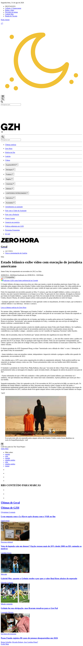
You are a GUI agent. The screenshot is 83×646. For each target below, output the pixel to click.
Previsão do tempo (11, 12)
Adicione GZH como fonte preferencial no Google (20, 280)
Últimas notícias (10, 145)
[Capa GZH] (41, 109)
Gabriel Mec (9, 14)
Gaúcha (7, 156)
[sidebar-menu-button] (3, 96)
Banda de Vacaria (11, 16)
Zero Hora (8, 148)
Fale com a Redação (12, 214)
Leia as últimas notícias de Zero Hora (13, 307)
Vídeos (7, 160)
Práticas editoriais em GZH (14, 226)
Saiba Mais (4, 449)
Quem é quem (10, 218)
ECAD (7, 234)
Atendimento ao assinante (14, 207)
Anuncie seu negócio (12, 222)
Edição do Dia (10, 152)
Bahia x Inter (9, 10)
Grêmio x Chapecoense (13, 8)
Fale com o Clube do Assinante (15, 211)
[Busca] (3, 99)
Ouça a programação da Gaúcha (16, 253)
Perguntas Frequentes (12, 230)
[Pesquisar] (3, 137)
